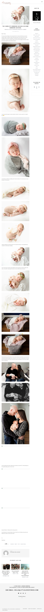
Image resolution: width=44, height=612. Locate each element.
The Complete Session (16, 31)
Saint (37, 61)
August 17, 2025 (15, 573)
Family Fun (36, 42)
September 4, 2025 (6, 575)
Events (37, 40)
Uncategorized (36, 72)
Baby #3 (36, 33)
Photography (37, 59)
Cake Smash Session (36, 37)
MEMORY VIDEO (36, 53)
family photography (36, 43)
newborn (36, 58)
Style (37, 66)
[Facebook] (34, 87)
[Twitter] (36, 87)
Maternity (36, 52)
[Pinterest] (39, 87)
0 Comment (24, 29)
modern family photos (36, 56)
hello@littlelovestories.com (26, 590)
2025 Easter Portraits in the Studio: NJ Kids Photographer (25, 573)
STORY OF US (36, 65)
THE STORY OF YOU (36, 71)
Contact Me (39, 608)
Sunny (37, 68)
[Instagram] (36, 88)
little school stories (37, 49)
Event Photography (36, 39)
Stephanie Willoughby (16, 29)
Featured (36, 45)
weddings (36, 75)
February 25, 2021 (8, 29)
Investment (25, 608)
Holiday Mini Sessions (36, 46)
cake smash (37, 36)
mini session (37, 55)
